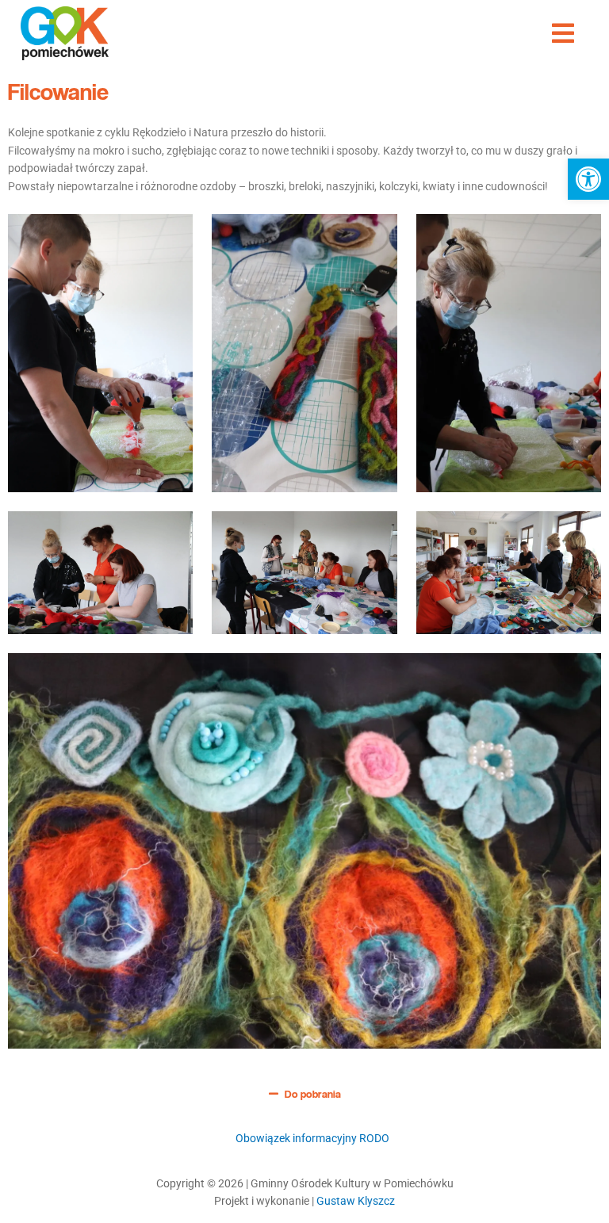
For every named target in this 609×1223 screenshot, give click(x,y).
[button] (588, 179)
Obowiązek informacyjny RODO (312, 1138)
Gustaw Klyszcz (355, 1200)
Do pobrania (313, 1093)
